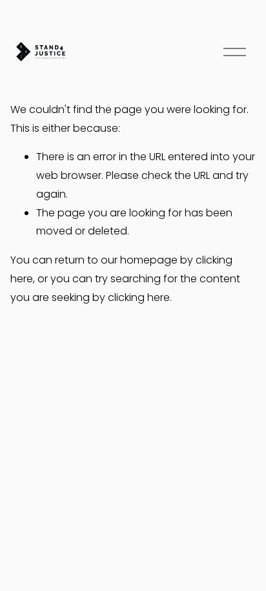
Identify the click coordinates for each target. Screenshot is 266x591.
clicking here (139, 297)
